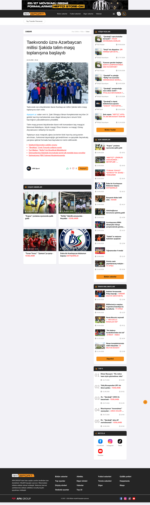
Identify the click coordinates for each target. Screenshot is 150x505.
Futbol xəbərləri (75, 14)
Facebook (100, 445)
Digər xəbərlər (88, 14)
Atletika (80, 477)
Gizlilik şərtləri (125, 477)
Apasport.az (32, 114)
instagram (110, 445)
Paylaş (82, 168)
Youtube (100, 455)
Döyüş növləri (61, 485)
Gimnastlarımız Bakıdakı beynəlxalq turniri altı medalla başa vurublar (57, 153)
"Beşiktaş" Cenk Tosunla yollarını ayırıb (45, 147)
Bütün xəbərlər (62, 14)
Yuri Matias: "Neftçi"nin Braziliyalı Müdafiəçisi (47, 150)
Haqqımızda (125, 481)
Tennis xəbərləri (104, 481)
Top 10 (79, 490)
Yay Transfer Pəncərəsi (34, 21)
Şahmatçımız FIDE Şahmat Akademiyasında (47, 155)
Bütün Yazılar (110, 130)
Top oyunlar (60, 481)
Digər (100, 485)
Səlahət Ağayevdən (43, 145)
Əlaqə (122, 485)
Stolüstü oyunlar (62, 490)
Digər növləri (82, 481)
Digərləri (110, 359)
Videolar (99, 14)
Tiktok (120, 445)
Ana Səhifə (75, 31)
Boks (82, 31)
